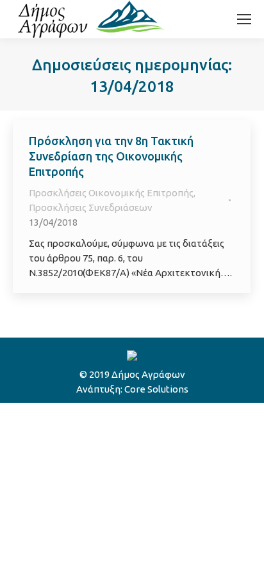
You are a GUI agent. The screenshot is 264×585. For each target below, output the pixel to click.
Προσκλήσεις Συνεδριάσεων (91, 207)
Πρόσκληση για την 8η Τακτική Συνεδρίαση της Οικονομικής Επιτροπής (111, 156)
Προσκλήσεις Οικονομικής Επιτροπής (111, 192)
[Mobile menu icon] (244, 19)
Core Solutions (156, 389)
